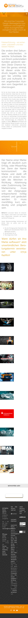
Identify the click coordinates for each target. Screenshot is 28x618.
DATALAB (7, 434)
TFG (7, 379)
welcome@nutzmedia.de (8, 528)
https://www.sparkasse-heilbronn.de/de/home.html (6, 411)
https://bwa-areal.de (6, 282)
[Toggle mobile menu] (25, 10)
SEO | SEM (13, 552)
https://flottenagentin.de (4, 466)
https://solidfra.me (6, 300)
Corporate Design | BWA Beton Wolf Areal (7, 287)
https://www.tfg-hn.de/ (6, 375)
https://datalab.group (6, 430)
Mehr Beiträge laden (14, 486)
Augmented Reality (14, 526)
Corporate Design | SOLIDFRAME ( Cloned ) (7, 305)
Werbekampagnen (14, 560)
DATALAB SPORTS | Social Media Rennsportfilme (7, 397)
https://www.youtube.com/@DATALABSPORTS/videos (6, 392)
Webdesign (14, 543)
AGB (23, 607)
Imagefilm (13, 578)
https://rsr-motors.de (6, 356)
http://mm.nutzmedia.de (6, 264)
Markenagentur (13, 546)
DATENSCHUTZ (19, 607)
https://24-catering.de (6, 338)
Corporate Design (14, 538)
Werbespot (14, 576)
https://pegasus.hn (6, 319)
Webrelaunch (13, 550)
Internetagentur (15, 534)
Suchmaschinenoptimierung (14, 556)
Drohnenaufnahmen (14, 591)
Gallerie (6, 448)
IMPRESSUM (13, 607)
